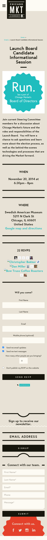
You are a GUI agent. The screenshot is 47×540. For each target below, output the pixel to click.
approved (24, 385)
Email (23, 323)
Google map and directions (23, 228)
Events (6, 40)
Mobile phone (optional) (23, 335)
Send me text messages (16, 351)
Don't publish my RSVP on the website (22, 367)
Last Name (23, 311)
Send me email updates (16, 347)
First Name (23, 300)
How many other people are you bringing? (23, 355)
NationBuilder (29, 538)
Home (23, 37)
